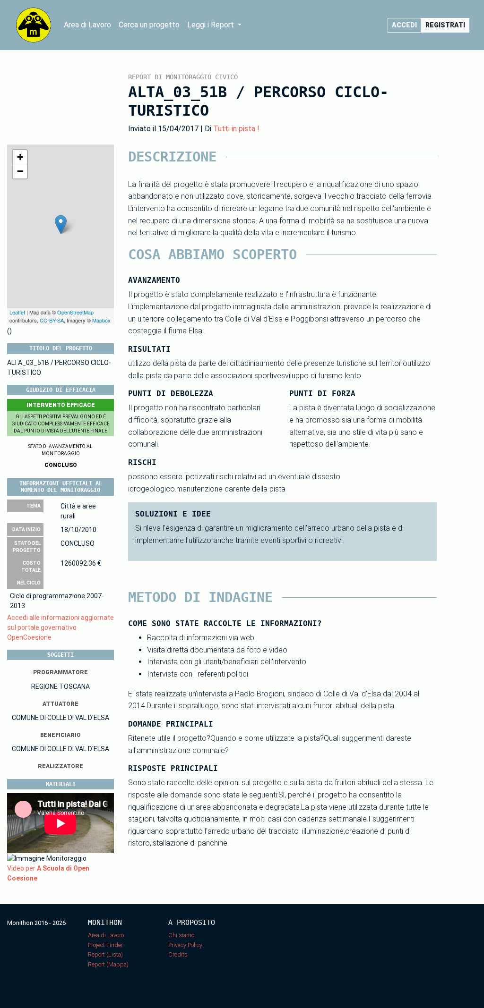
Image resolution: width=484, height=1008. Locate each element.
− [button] (20, 171)
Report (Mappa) (108, 964)
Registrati (445, 25)
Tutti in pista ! (236, 128)
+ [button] (20, 157)
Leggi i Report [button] (211, 24)
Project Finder (105, 945)
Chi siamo (181, 935)
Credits (178, 954)
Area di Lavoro (87, 24)
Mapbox (101, 320)
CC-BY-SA (52, 320)
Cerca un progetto (149, 24)
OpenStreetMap (75, 312)
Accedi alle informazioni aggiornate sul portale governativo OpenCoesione (60, 627)
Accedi (404, 25)
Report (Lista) (105, 954)
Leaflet (17, 312)
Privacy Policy (185, 945)
